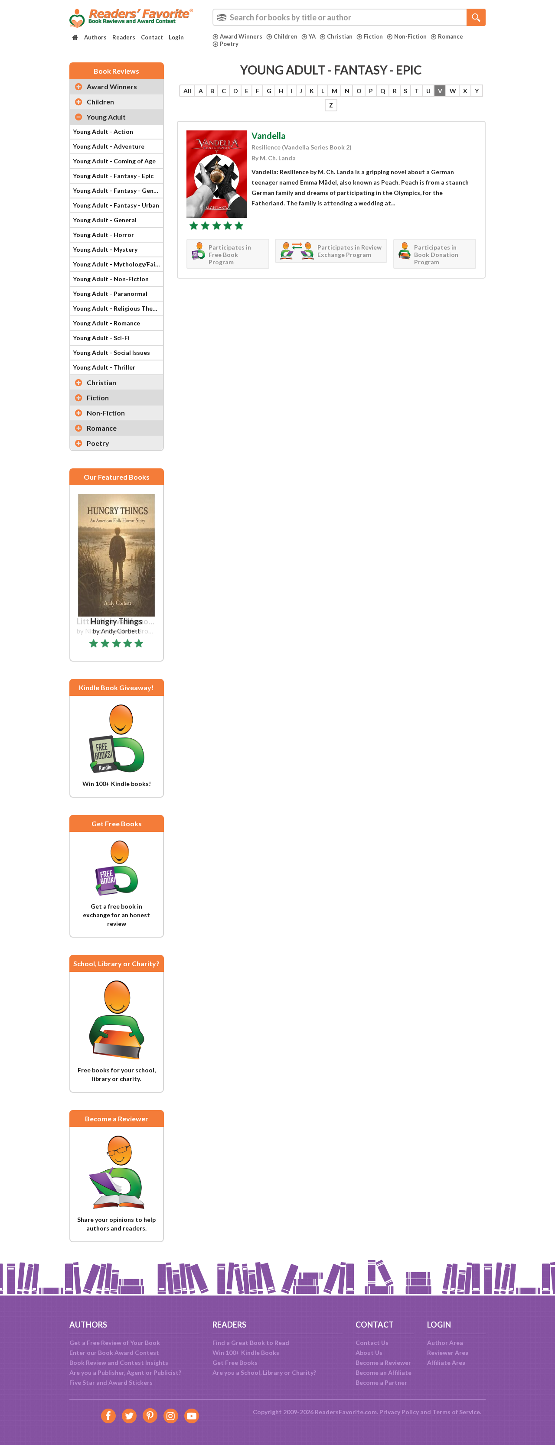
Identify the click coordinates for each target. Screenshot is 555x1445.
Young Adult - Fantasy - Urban (116, 205)
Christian (340, 36)
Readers (123, 37)
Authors (95, 37)
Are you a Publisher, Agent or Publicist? (125, 1372)
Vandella (268, 135)
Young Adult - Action (103, 131)
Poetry (229, 43)
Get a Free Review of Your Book (114, 1342)
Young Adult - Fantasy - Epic (113, 175)
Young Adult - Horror (103, 234)
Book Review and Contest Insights (118, 1362)
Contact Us (372, 1342)
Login (176, 37)
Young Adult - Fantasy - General (118, 190)
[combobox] (349, 17)
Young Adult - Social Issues (111, 352)
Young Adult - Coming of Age (114, 161)
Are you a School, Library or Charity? (264, 1372)
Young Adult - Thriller (104, 367)
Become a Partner (381, 1382)
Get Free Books (235, 1362)
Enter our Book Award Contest (114, 1352)
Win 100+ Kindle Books (245, 1352)
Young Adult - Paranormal (110, 293)
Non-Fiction (410, 36)
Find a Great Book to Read (250, 1342)
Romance (450, 36)
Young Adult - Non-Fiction (111, 279)
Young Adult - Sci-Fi (101, 337)
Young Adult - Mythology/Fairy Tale (118, 264)
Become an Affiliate (383, 1372)
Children (285, 36)
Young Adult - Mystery (105, 249)
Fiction (373, 36)
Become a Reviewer (383, 1362)
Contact (152, 37)
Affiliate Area (446, 1362)
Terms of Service (456, 1412)
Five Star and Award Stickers (111, 1382)
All (187, 90)
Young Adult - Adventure (108, 146)
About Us (369, 1352)
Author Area (445, 1342)
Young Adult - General (105, 220)
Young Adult (106, 117)
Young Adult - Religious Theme (117, 308)
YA (312, 36)
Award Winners (241, 36)
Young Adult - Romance (106, 323)
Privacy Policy (399, 1412)
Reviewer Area (448, 1352)
